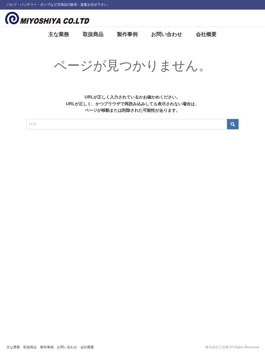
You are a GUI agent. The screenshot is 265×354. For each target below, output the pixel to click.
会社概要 (206, 34)
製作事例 (127, 34)
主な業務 (58, 34)
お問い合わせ (166, 34)
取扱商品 (93, 34)
